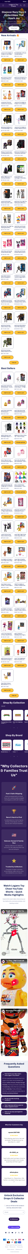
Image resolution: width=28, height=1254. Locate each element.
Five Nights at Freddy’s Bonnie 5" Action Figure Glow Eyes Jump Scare (6, 609)
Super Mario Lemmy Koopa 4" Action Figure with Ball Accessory (6, 585)
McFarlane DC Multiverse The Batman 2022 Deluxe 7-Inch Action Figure (21, 152)
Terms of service (10, 1249)
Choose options (20, 442)
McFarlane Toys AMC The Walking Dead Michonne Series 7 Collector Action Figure (21, 202)
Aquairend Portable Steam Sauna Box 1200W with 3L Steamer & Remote (7, 202)
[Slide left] (10, 728)
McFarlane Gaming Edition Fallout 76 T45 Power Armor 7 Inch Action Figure (6, 351)
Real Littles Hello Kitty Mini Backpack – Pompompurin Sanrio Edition (6, 411)
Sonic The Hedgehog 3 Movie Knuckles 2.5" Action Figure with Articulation (20, 659)
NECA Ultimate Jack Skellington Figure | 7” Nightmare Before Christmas (6, 436)
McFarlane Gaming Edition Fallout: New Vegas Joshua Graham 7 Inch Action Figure (7, 326)
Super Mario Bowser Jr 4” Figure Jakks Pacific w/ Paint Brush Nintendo (7, 510)
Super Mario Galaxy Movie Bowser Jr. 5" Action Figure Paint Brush (7, 684)
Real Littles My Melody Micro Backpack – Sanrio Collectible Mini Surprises (20, 461)
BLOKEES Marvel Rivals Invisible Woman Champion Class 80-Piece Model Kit (20, 53)
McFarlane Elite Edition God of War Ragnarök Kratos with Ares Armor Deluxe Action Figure (20, 326)
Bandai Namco (4, 751)
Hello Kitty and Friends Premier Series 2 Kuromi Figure (20, 252)
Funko (14, 751)
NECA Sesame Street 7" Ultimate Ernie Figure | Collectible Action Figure (7, 659)
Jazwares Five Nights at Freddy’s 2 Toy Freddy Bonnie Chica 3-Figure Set (7, 53)
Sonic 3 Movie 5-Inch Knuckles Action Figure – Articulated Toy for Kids (7, 461)
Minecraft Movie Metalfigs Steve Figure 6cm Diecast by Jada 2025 (20, 634)
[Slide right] (17, 728)
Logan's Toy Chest (13, 1245)
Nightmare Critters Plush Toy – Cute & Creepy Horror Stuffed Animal (21, 436)
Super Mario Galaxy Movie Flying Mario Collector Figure (6, 276)
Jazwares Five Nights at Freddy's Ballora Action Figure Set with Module (20, 128)
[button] (3, 5)
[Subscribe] (23, 1212)
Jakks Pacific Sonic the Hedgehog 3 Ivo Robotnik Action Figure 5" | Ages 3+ (7, 485)
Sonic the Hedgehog (17, 722)
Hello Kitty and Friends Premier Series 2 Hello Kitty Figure (20, 227)
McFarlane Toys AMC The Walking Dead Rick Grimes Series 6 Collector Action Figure (7, 227)
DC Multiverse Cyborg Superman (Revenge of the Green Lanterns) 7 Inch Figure (6, 301)
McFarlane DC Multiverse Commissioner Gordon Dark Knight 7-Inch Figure (21, 78)
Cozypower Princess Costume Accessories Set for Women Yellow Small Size (6, 103)
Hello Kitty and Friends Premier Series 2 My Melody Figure (6, 252)
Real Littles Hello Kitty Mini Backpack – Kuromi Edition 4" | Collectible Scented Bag (7, 386)
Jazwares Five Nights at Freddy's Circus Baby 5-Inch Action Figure (20, 103)
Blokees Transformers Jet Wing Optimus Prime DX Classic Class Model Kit (7, 152)
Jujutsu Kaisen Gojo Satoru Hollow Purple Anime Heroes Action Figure (6, 535)
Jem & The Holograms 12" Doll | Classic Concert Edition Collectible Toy (7, 634)
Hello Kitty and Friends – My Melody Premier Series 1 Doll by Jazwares (20, 510)
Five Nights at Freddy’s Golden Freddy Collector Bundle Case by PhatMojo (21, 609)
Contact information (14, 1251)
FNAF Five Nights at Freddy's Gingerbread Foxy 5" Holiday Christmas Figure (20, 585)
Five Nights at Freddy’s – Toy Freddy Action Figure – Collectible (7, 560)
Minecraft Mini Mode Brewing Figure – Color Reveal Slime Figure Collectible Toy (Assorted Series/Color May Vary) (21, 485)
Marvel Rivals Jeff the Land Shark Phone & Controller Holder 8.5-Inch (6, 78)
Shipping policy (19, 1249)
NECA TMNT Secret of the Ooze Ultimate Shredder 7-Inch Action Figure (6, 177)
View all (14, 362)
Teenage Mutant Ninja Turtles (6, 722)
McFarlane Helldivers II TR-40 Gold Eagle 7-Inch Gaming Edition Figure (7, 128)
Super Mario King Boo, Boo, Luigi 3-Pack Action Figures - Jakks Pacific (20, 560)
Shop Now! (14, 28)
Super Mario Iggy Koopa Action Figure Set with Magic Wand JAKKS (20, 535)
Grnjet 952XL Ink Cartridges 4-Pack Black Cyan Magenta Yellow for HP (20, 177)
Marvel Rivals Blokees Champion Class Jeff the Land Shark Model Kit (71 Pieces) (20, 301)
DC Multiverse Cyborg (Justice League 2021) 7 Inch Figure (20, 276)
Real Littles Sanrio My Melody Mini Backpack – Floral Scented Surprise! (20, 411)
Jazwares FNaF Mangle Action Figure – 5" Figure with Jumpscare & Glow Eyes (20, 386)
